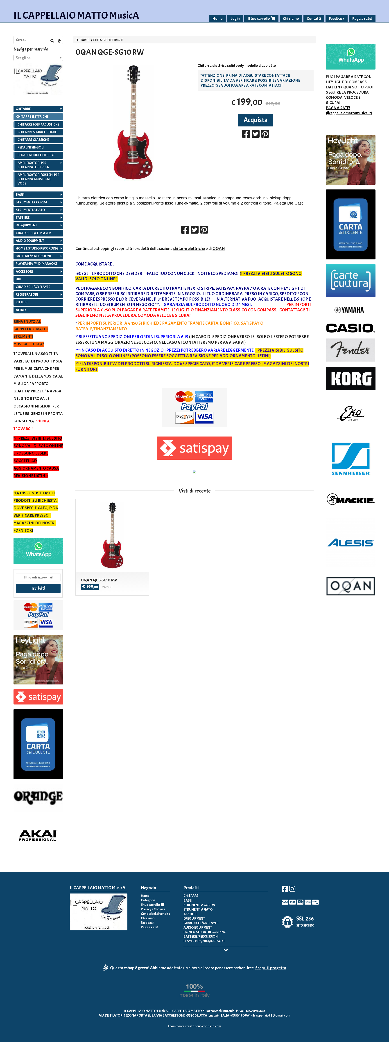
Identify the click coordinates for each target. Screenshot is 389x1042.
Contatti (314, 18)
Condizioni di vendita (155, 913)
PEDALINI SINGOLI (31, 147)
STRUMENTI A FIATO (30, 210)
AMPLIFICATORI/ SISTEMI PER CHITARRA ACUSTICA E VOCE (38, 179)
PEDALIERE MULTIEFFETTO (36, 155)
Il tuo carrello (259, 18)
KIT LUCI (21, 302)
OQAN (219, 248)
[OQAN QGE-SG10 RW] (133, 123)
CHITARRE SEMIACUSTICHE (37, 132)
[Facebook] (285, 890)
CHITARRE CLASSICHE (33, 139)
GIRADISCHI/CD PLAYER (33, 287)
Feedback (336, 18)
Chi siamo (291, 18)
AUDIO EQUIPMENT (30, 241)
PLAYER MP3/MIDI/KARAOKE (36, 263)
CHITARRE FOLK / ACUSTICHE (38, 124)
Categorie (148, 900)
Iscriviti (38, 588)
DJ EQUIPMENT (26, 225)
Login (235, 18)
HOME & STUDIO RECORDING (37, 248)
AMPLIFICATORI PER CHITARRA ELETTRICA (33, 165)
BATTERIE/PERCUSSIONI (33, 256)
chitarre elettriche (189, 248)
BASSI (20, 194)
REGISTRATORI (27, 294)
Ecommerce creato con (194, 1026)
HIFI (18, 279)
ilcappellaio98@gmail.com (271, 1015)
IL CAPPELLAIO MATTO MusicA (76, 15)
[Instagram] (292, 890)
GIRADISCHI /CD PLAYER (33, 233)
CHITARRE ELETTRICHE (108, 40)
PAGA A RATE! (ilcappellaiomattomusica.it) (349, 110)
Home (217, 18)
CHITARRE (82, 40)
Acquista (255, 120)
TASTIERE (22, 217)
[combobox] (38, 58)
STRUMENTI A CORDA (31, 202)
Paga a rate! (362, 18)
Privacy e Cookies (153, 909)
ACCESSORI (24, 271)
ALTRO (21, 310)
